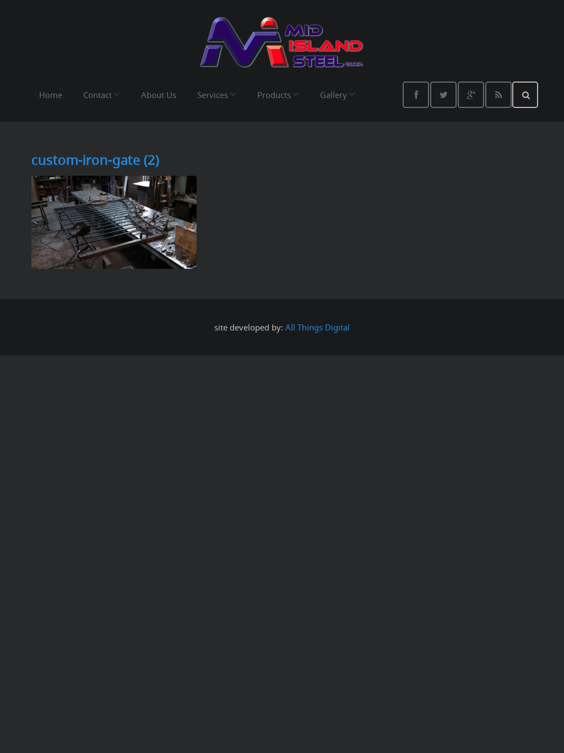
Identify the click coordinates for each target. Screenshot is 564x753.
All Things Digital (317, 327)
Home (50, 94)
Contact (97, 94)
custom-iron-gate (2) (95, 160)
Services (212, 94)
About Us (158, 94)
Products (274, 94)
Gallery (333, 94)
